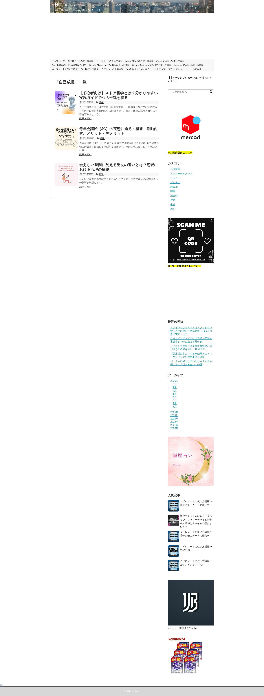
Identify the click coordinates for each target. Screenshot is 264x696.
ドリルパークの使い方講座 (109, 61)
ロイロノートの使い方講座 (80, 61)
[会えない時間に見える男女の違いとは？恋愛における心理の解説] (66, 174)
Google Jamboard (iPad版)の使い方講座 (151, 65)
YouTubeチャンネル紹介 (138, 69)
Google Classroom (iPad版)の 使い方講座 (109, 65)
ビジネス (175, 182)
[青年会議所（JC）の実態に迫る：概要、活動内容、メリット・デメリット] (66, 138)
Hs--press (65, 4)
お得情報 (175, 169)
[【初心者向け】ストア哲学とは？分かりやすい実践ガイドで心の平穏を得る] (66, 102)
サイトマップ (158, 69)
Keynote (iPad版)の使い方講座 (188, 65)
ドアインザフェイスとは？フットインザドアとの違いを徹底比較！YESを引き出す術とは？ (191, 330)
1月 (175, 406)
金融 (172, 204)
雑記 (102, 138)
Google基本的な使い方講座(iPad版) (69, 65)
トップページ (58, 61)
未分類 (174, 195)
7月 (175, 387)
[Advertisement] (132, 36)
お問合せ (197, 69)
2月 (175, 403)
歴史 (101, 102)
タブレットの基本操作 (112, 69)
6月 (175, 390)
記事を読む (85, 118)
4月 (175, 397)
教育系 (174, 187)
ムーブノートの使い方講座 (65, 69)
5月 (175, 393)
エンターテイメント (181, 173)
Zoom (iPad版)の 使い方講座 (170, 61)
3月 (175, 400)
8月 (175, 384)
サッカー (175, 178)
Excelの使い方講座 (90, 69)
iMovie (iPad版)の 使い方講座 (139, 61)
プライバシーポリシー (179, 69)
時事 (172, 191)
